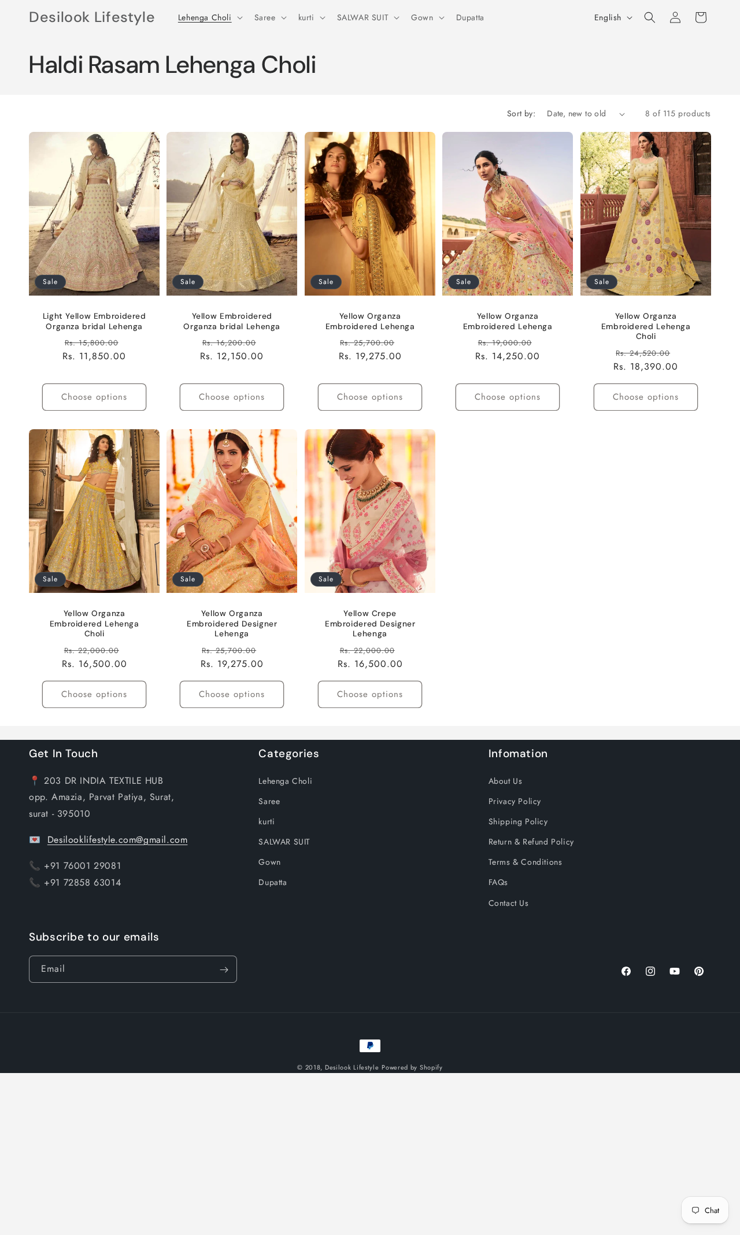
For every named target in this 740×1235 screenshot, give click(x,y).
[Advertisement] (347, 1154)
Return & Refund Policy (531, 841)
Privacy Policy (515, 800)
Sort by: (521, 113)
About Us (506, 780)
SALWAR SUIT (284, 841)
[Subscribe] (223, 969)
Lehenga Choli (285, 780)
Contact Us (509, 902)
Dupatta (272, 882)
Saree (269, 800)
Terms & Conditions (526, 862)
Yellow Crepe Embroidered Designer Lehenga (370, 624)
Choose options (94, 396)
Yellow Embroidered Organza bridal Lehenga (232, 321)
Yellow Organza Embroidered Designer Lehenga (232, 624)
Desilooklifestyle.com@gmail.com (117, 839)
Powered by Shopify (412, 1067)
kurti (266, 821)
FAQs (498, 882)
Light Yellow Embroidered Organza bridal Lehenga (94, 321)
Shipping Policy (518, 821)
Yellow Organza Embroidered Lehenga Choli (645, 326)
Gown (269, 862)
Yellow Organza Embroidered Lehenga (370, 321)
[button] (209, 17)
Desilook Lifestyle (352, 1067)
